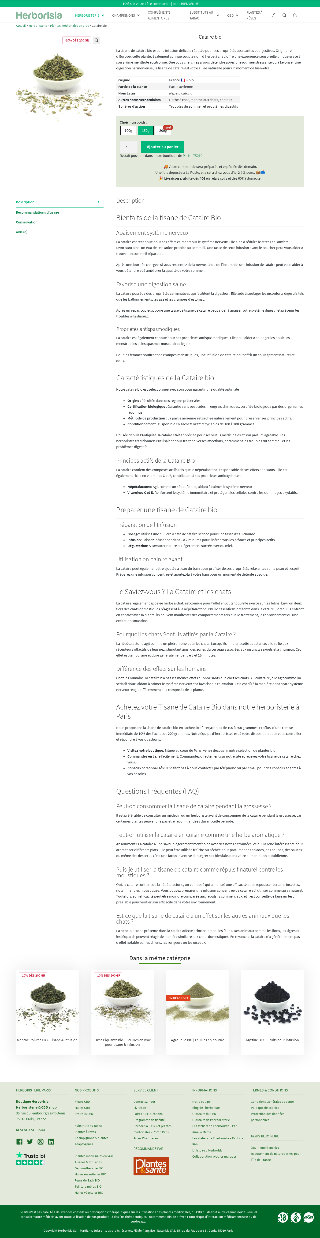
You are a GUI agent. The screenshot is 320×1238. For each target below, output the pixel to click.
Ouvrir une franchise (265, 1147)
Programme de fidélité (149, 1120)
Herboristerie (38, 25)
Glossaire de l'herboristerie (211, 1120)
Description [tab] (25, 202)
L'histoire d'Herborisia (207, 1150)
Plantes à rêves (85, 1132)
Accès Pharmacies (146, 1138)
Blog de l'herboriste (206, 1108)
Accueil (21, 25)
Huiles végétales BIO (89, 1192)
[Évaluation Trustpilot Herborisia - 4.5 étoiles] (30, 1162)
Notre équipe (201, 1101)
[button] (96, 40)
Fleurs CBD (82, 1101)
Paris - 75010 (192, 155)
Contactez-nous (145, 1101)
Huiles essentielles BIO (90, 1174)
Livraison (140, 1108)
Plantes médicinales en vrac (69, 25)
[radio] (128, 130)
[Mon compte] (274, 15)
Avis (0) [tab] (21, 232)
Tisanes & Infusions (88, 1162)
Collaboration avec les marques (214, 1156)
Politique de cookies (265, 1108)
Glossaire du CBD (204, 1114)
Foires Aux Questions (148, 1114)
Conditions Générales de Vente (272, 1101)
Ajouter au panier (163, 146)
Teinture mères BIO (88, 1186)
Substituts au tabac (88, 1126)
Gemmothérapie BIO (89, 1168)
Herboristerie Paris (33, 1090)
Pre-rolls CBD (84, 1114)
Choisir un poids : (133, 122)
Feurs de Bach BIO (87, 1180)
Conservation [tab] (26, 222)
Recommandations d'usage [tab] (37, 212)
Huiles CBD (82, 1108)
